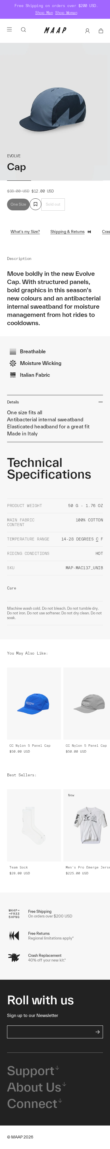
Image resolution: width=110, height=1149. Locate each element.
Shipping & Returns (67, 231)
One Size (18, 204)
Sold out (53, 204)
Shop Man (44, 13)
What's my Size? (25, 231)
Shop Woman (66, 13)
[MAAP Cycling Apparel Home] (55, 32)
